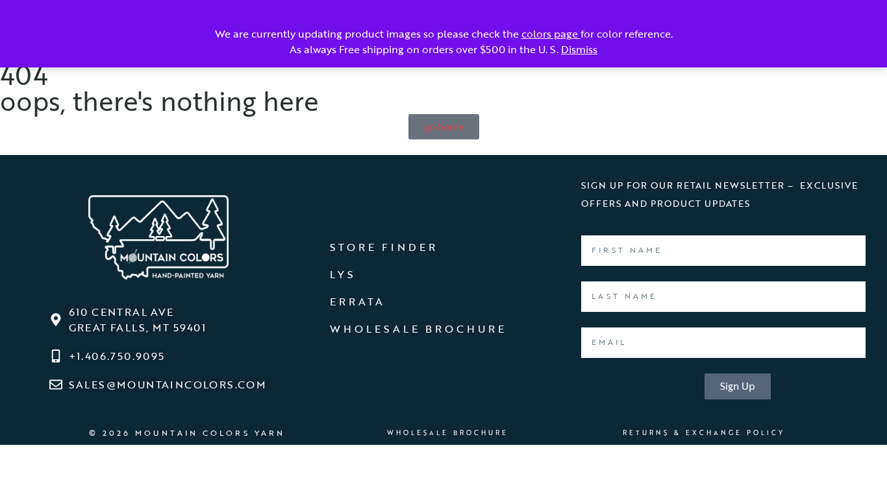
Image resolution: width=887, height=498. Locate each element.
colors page (551, 34)
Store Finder (384, 247)
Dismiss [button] (579, 49)
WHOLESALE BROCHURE (447, 432)
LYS (343, 274)
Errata (357, 301)
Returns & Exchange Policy (704, 432)
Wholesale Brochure (418, 329)
